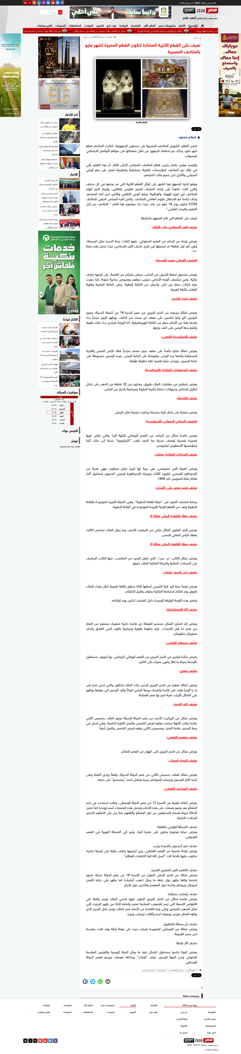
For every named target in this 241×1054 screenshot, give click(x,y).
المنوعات (60, 25)
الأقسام (153, 1005)
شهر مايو (161, 970)
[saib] (59, 57)
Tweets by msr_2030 (70, 446)
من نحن (183, 1012)
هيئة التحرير (182, 1018)
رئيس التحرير (210, 1018)
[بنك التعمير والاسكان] (59, 272)
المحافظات (75, 25)
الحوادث (88, 25)
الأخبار (182, 25)
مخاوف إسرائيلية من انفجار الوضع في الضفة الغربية (188, 31)
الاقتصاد (135, 25)
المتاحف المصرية (148, 970)
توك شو (111, 25)
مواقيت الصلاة (67, 392)
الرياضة (123, 25)
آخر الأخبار (71, 114)
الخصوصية (211, 1025)
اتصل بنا (183, 1032)
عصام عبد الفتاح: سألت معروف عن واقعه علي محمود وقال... (128, 31)
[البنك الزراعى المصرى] (10, 116)
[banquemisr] (59, 94)
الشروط (183, 1025)
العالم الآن (149, 25)
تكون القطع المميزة (176, 970)
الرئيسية (193, 25)
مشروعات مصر (167, 25)
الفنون (100, 25)
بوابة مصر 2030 (189, 1005)
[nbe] (120, 12)
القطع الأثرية (191, 970)
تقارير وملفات (44, 25)
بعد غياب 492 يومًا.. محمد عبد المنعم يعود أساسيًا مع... (66, 31)
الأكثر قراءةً (70, 319)
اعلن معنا (211, 1032)
